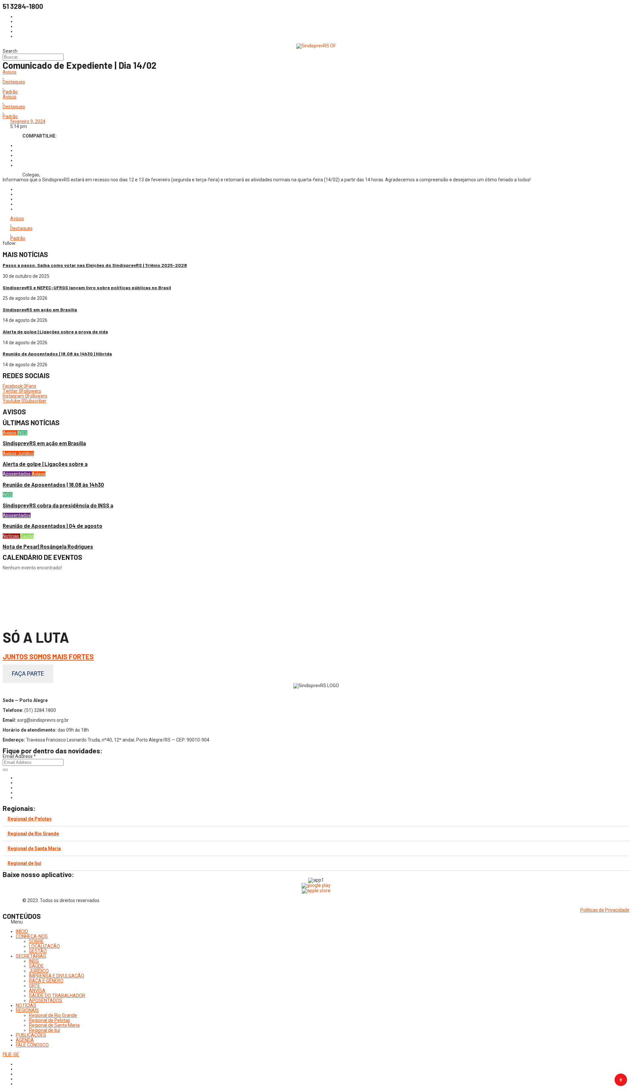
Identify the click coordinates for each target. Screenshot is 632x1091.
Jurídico (25, 453)
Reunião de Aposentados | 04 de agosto (52, 526)
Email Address (19, 756)
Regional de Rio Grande (33, 833)
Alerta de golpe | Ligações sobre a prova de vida (55, 331)
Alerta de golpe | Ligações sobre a (45, 464)
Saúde (27, 536)
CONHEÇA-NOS (32, 936)
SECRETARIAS (31, 956)
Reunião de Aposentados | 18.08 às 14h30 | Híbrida (57, 353)
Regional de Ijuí (24, 863)
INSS (22, 432)
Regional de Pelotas (30, 818)
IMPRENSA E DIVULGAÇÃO (56, 975)
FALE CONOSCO (32, 1045)
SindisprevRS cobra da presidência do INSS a (58, 505)
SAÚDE (36, 966)
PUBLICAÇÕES (31, 1035)
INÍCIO (22, 931)
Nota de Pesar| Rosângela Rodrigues (48, 546)
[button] (316, 922)
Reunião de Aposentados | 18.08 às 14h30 (53, 484)
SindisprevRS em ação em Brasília (40, 309)
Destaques (14, 82)
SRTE (34, 985)
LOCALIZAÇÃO (44, 946)
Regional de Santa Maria (34, 848)
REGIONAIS (27, 1010)
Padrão (10, 92)
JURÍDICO (39, 971)
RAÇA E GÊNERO (46, 980)
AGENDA (25, 1040)
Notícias (11, 536)
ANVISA (37, 990)
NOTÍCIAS (26, 1005)
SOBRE (36, 941)
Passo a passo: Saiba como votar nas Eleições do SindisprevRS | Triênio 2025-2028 (95, 265)
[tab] (316, 819)
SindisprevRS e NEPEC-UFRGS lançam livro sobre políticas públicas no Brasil (87, 287)
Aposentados (17, 474)
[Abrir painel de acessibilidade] (621, 1080)
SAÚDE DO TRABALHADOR (57, 995)
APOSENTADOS (45, 1000)
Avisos (9, 72)
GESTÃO (38, 951)
